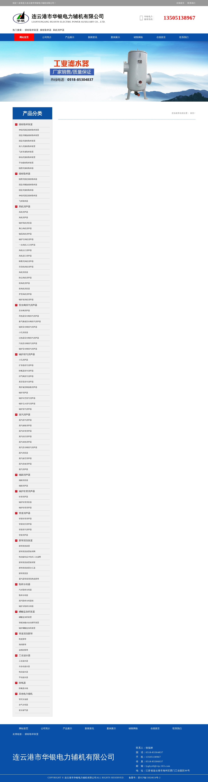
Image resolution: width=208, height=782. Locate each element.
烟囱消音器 (23, 480)
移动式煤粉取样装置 (27, 157)
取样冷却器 (23, 584)
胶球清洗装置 (24, 540)
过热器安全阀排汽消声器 (29, 338)
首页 (192, 113)
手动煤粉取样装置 (26, 163)
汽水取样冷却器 (25, 590)
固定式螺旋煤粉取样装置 (29, 135)
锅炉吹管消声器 (25, 491)
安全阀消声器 (24, 310)
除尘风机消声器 (25, 278)
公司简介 (46, 37)
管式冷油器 (23, 699)
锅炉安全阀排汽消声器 (28, 349)
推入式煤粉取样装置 (27, 146)
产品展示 (69, 37)
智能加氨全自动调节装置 (29, 623)
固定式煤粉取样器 (26, 190)
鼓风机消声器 (24, 283)
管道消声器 (23, 513)
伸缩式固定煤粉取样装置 (29, 130)
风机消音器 (23, 272)
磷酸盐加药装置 (25, 611)
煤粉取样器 (45, 30)
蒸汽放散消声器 (25, 425)
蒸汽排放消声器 (25, 464)
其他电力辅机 (24, 693)
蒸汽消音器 (23, 453)
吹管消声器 (23, 497)
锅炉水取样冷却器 (26, 606)
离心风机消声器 (25, 228)
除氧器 (21, 682)
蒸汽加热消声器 (25, 442)
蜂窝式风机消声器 (26, 261)
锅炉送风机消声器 (26, 300)
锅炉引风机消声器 (26, 239)
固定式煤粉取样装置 (27, 141)
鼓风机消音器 (24, 289)
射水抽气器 (23, 710)
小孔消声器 (23, 360)
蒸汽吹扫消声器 (25, 436)
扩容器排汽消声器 (26, 365)
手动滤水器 (23, 677)
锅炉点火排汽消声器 (27, 404)
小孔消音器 (23, 332)
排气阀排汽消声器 (26, 376)
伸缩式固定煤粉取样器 (28, 196)
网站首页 (24, 37)
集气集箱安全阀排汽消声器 (30, 321)
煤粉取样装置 (32, 30)
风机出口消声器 (25, 250)
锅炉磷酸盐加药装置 (27, 628)
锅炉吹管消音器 (25, 502)
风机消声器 (58, 30)
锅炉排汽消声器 (25, 354)
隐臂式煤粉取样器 (26, 168)
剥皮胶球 (22, 639)
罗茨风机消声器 (25, 294)
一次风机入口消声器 (27, 245)
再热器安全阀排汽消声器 (29, 316)
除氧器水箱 (23, 688)
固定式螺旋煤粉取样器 (28, 185)
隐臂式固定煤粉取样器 (28, 179)
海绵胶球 (22, 644)
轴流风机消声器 (25, 234)
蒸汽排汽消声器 (25, 420)
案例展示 (115, 37)
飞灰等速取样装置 (26, 152)
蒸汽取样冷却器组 (26, 601)
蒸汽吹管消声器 (25, 431)
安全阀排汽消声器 (26, 305)
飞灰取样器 (23, 201)
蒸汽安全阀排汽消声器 (28, 447)
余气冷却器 (23, 705)
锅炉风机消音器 (25, 223)
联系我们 (191, 3)
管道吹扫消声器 (25, 524)
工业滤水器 (23, 655)
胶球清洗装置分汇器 (27, 568)
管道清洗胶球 (24, 633)
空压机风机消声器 (26, 267)
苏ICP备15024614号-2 (149, 778)
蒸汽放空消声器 (25, 458)
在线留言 (180, 3)
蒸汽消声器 (23, 414)
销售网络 (138, 37)
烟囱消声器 (23, 474)
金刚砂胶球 (23, 650)
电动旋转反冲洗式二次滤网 (30, 557)
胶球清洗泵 (23, 573)
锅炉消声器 (23, 393)
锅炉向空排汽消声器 (27, 398)
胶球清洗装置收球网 (27, 551)
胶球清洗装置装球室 (27, 562)
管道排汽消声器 (25, 529)
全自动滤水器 (24, 666)
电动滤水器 (23, 672)
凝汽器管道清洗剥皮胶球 (29, 579)
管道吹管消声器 (25, 519)
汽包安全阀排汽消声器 (28, 343)
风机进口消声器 (25, 256)
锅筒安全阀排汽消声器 (28, 327)
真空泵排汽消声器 (26, 382)
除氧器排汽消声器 (26, 371)
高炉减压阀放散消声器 (28, 387)
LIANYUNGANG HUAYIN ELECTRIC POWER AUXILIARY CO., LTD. (69, 18)
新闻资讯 (92, 37)
